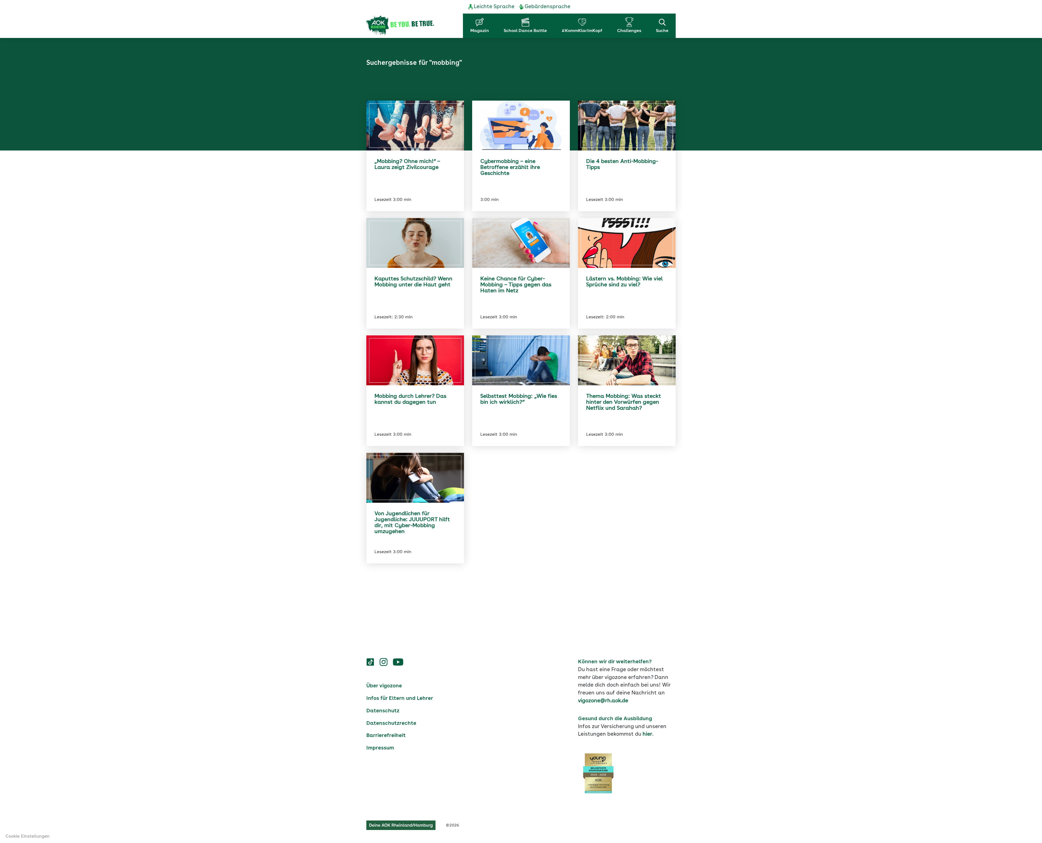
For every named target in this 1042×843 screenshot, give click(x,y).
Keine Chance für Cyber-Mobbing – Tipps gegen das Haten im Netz (515, 285)
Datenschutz (382, 711)
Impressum (380, 748)
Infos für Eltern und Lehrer (399, 698)
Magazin (479, 31)
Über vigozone (384, 686)
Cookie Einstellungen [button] (27, 836)
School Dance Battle (525, 31)
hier (647, 734)
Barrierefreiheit (386, 735)
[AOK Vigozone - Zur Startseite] (400, 26)
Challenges (629, 31)
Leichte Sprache (494, 6)
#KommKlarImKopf (581, 31)
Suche (662, 31)
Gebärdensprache (547, 6)
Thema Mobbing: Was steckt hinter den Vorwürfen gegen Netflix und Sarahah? (623, 402)
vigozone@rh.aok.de (603, 701)
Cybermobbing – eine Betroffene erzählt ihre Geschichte (510, 167)
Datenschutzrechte (391, 723)
